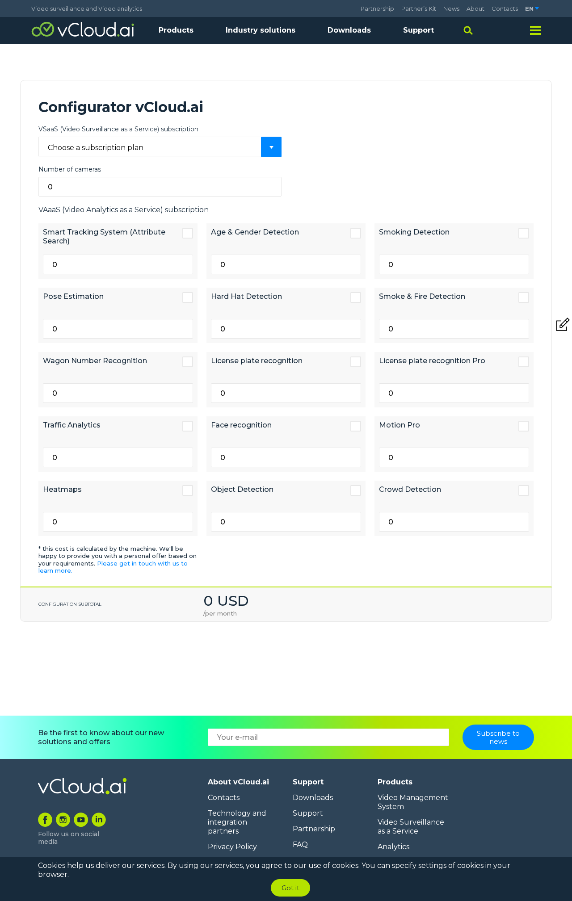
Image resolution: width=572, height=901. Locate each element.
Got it (290, 888)
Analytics (393, 846)
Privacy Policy (232, 846)
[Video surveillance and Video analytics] (82, 29)
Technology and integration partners (237, 822)
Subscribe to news (498, 737)
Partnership (377, 8)
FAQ (300, 844)
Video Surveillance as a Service (411, 826)
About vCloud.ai (238, 782)
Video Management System (413, 802)
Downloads (349, 30)
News (451, 8)
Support (418, 30)
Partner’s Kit (418, 8)
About (475, 8)
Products (395, 782)
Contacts (505, 8)
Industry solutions (260, 30)
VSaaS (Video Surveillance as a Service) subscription (118, 129)
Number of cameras (69, 169)
